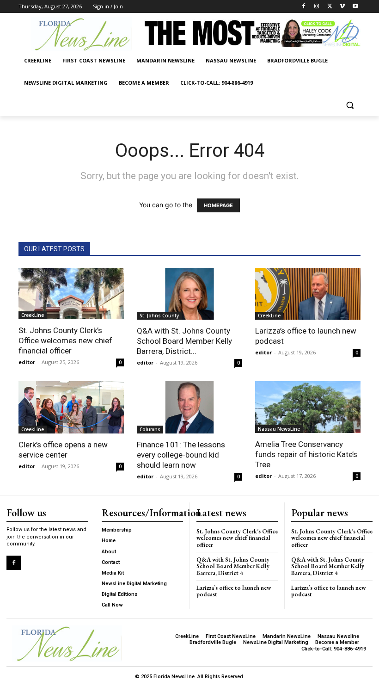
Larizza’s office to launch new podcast (233, 591)
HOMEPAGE (218, 205)
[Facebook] (304, 6)
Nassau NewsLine (279, 429)
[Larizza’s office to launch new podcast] (308, 294)
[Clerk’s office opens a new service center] (71, 407)
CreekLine (32, 315)
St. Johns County (159, 315)
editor (26, 362)
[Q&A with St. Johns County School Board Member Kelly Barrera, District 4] (189, 294)
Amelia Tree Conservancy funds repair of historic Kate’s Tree (306, 454)
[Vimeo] (342, 6)
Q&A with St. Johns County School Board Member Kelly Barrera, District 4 (232, 566)
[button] (350, 105)
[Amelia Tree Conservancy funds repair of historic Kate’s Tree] (308, 407)
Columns (150, 429)
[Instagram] (317, 6)
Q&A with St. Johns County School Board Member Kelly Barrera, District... (184, 341)
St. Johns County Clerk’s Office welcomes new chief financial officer (65, 340)
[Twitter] (329, 6)
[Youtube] (355, 6)
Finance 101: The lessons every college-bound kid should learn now (181, 455)
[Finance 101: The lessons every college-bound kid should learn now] (189, 407)
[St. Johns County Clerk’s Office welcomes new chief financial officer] (71, 294)
